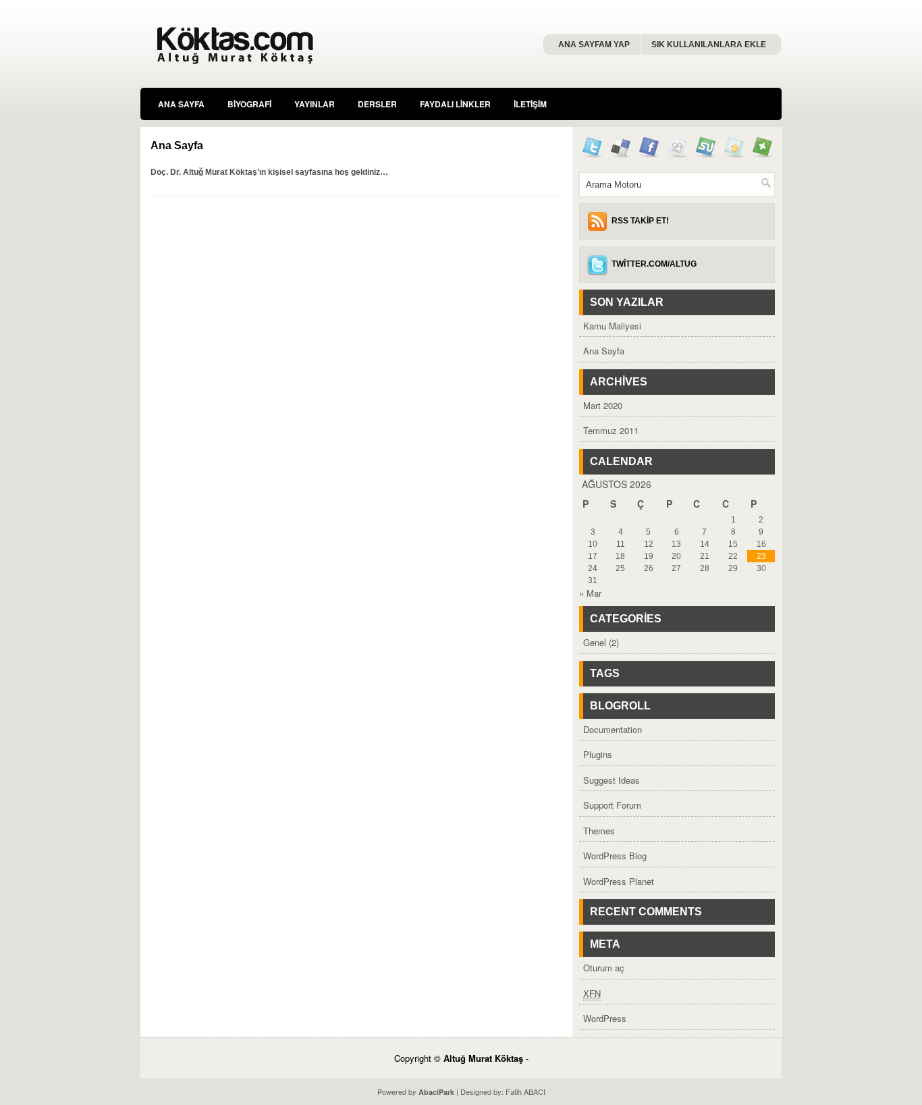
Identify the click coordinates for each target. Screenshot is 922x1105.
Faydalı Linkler (455, 104)
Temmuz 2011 (611, 430)
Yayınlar (314, 104)
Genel (594, 642)
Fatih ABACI (525, 1091)
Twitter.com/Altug (654, 264)
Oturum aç (603, 967)
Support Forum (612, 805)
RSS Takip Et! (640, 220)
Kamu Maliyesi (612, 325)
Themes (599, 830)
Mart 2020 (602, 405)
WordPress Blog (615, 855)
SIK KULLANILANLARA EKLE (708, 44)
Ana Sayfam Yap (594, 44)
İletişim (530, 104)
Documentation (612, 729)
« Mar (590, 593)
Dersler (377, 104)
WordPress (604, 1018)
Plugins (597, 754)
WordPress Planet (618, 881)
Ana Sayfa (181, 104)
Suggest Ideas (611, 780)
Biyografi (249, 104)
